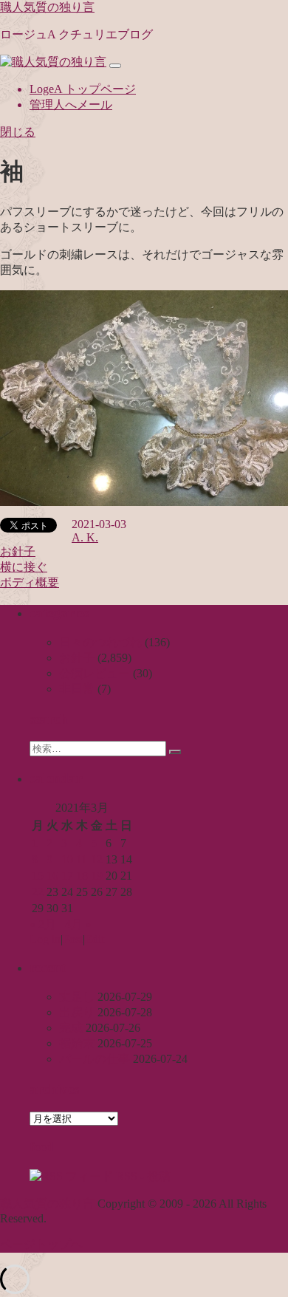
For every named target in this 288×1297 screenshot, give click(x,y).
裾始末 (77, 1043)
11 (81, 859)
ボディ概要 (29, 582)
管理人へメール (71, 104)
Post (73, 939)
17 (67, 875)
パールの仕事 (94, 1059)
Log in (45, 939)
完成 (71, 1027)
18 (82, 875)
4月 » (78, 924)
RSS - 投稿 (142, 1176)
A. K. (85, 537)
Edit (94, 939)
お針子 (17, 551)
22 (38, 892)
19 (97, 875)
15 (38, 875)
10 (67, 859)
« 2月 (43, 924)
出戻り (77, 1012)
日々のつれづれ (100, 642)
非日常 (77, 688)
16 (52, 875)
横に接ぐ (23, 567)
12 (97, 859)
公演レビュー (94, 673)
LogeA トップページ (83, 89)
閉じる (17, 132)
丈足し (77, 996)
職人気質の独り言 (47, 7)
